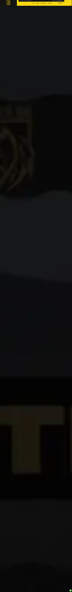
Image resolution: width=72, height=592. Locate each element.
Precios (37, 3)
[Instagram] (58, 3)
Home (33, 3)
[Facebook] (60, 3)
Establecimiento (43, 3)
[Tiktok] (62, 3)
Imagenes (50, 3)
